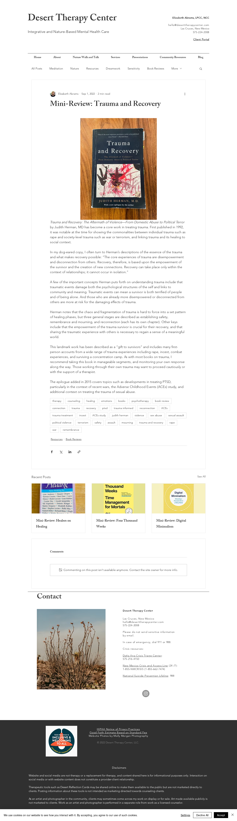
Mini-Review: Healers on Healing (53, 524)
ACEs (164, 408)
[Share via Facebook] (52, 452)
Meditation (56, 68)
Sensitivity (134, 68)
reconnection (147, 408)
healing (90, 401)
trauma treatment (62, 415)
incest (82, 415)
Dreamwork (113, 68)
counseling (74, 401)
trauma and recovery (151, 422)
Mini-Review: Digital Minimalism (171, 524)
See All (201, 476)
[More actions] (185, 94)
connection (58, 408)
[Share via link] (79, 452)
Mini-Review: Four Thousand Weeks (117, 524)
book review (162, 401)
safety (98, 422)
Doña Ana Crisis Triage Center (142, 655)
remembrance (71, 429)
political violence (61, 422)
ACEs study (99, 415)
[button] (201, 68)
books (121, 401)
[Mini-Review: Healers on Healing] (58, 498)
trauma (76, 408)
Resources (92, 68)
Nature (74, 68)
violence (139, 415)
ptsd (105, 408)
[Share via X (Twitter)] (61, 452)
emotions (106, 401)
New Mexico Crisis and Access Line (145, 665)
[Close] (232, 815)
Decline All (202, 815)
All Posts (36, 68)
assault (111, 422)
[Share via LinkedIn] (70, 452)
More (174, 68)
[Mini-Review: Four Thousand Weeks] (118, 498)
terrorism (83, 422)
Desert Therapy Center (72, 19)
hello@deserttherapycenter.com (188, 25)
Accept (221, 815)
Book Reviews (155, 68)
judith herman (120, 415)
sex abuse (156, 415)
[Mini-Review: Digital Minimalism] (178, 498)
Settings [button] (185, 815)
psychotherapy (140, 401)
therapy (56, 401)
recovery (91, 408)
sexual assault (176, 415)
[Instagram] (145, 693)
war (54, 429)
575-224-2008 (201, 32)
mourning (127, 422)
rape (172, 422)
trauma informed (123, 408)
